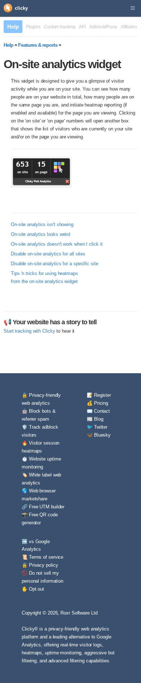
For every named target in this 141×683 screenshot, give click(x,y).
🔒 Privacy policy (40, 565)
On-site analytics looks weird (40, 234)
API (82, 26)
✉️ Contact (98, 411)
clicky (21, 8)
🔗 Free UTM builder (43, 506)
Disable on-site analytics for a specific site (54, 263)
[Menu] (133, 8)
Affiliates (129, 26)
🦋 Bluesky (99, 435)
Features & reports (37, 45)
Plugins (33, 26)
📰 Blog (95, 419)
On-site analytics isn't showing (42, 224)
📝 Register (99, 395)
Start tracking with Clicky (29, 331)
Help (13, 27)
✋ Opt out (33, 589)
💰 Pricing (97, 403)
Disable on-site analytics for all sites (48, 254)
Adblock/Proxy (103, 26)
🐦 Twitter (97, 427)
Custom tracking (60, 26)
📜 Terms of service (42, 557)
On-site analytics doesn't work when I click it (56, 244)
